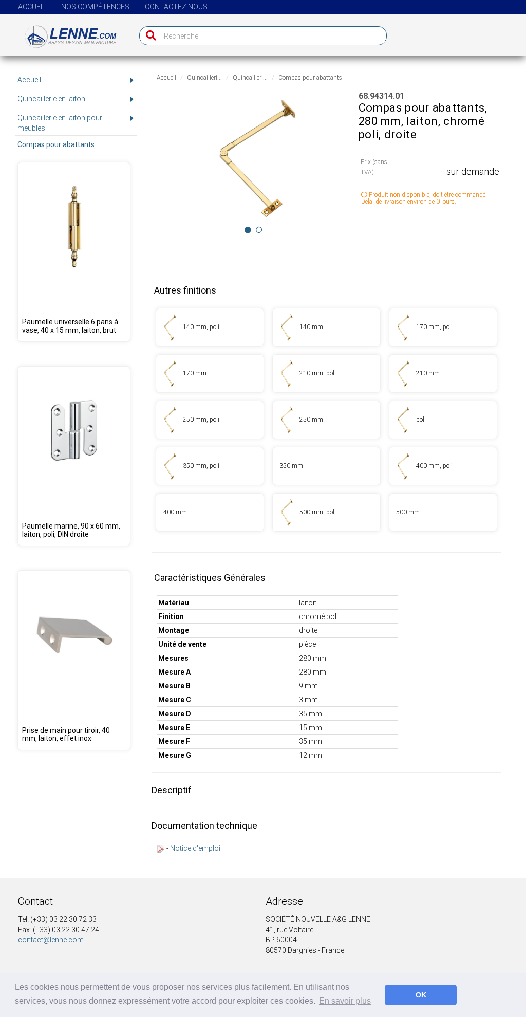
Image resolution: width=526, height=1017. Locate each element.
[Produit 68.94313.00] (210, 420)
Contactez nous (176, 7)
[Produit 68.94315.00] (210, 466)
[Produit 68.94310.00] (210, 327)
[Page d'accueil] (64, 32)
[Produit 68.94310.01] (326, 327)
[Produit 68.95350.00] (73, 456)
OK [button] (421, 995)
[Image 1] (259, 230)
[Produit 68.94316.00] (443, 466)
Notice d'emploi (195, 848)
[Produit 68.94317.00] (326, 512)
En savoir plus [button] (345, 1000)
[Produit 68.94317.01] (443, 512)
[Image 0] (248, 230)
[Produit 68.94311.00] (443, 327)
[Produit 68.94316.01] (210, 512)
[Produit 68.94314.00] (443, 420)
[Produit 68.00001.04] (73, 660)
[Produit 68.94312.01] (443, 373)
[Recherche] (149, 36)
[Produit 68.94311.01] (210, 373)
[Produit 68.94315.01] (326, 466)
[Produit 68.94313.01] (326, 420)
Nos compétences (95, 7)
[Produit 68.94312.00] (326, 373)
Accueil (32, 7)
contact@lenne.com (51, 940)
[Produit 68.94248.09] (73, 251)
